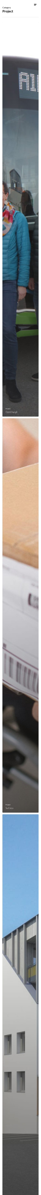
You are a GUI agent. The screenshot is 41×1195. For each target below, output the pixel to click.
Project (8, 409)
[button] (35, 5)
